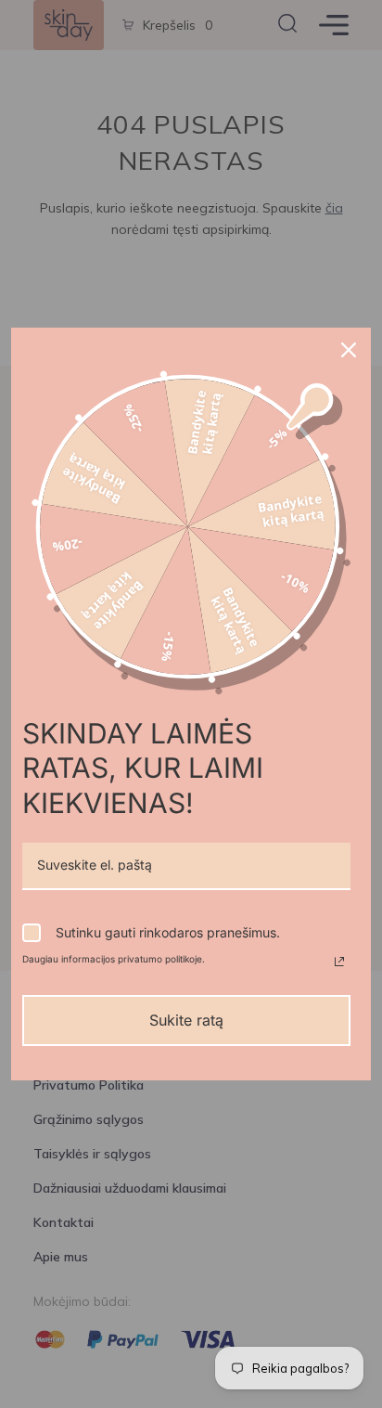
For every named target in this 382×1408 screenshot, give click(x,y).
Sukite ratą (186, 1020)
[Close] (348, 350)
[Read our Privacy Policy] (339, 961)
